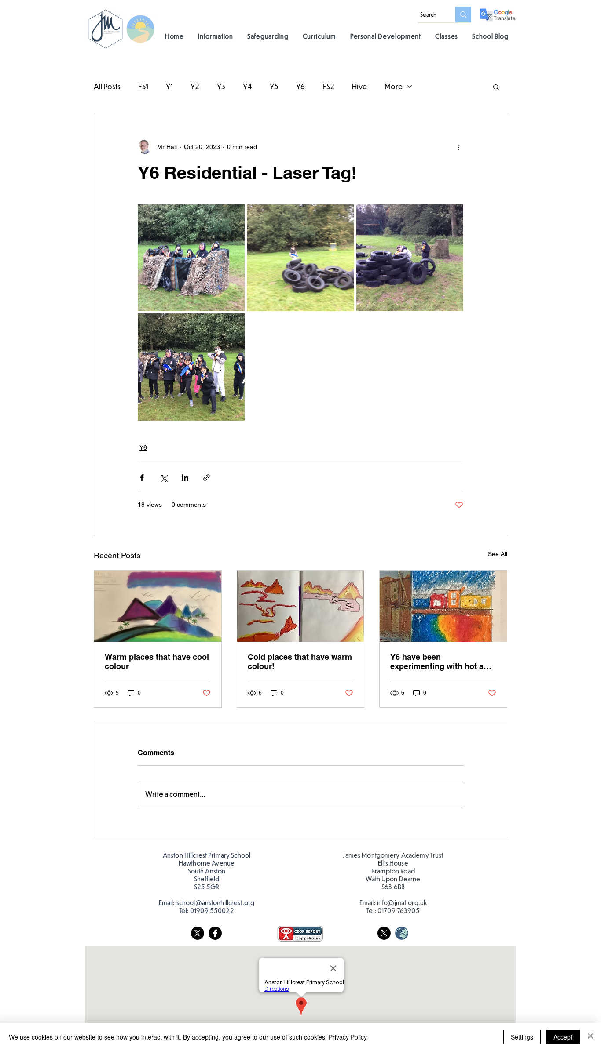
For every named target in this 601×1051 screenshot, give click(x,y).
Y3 (221, 86)
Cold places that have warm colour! (300, 661)
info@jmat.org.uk (402, 902)
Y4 (247, 86)
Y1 (169, 86)
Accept (562, 1037)
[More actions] (458, 147)
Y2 (195, 86)
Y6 (300, 86)
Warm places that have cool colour (157, 661)
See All (497, 553)
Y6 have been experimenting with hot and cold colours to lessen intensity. (441, 661)
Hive (359, 86)
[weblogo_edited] (401, 933)
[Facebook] (215, 933)
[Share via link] (206, 477)
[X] (197, 933)
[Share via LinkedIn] (185, 477)
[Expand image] (191, 257)
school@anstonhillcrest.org (215, 902)
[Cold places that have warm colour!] (300, 606)
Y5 (274, 86)
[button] (215, 36)
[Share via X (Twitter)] (163, 477)
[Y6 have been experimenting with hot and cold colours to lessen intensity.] (443, 606)
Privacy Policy (348, 1037)
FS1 (143, 86)
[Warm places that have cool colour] (157, 606)
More (394, 86)
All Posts (107, 86)
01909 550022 (212, 910)
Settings (522, 1037)
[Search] (463, 14)
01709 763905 (398, 910)
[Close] (590, 1037)
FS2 (328, 86)
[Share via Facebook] (142, 477)
